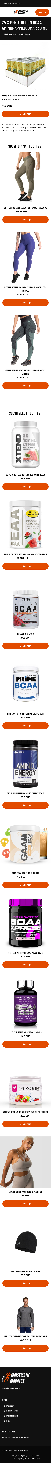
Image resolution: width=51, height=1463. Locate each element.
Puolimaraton (12, 1410)
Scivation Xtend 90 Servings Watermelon (25, 474)
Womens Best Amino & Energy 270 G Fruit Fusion (25, 1111)
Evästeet (35, 1455)
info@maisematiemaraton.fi (12, 4)
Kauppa (42, 12)
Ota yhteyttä (24, 1455)
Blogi (8, 1421)
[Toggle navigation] (5, 12)
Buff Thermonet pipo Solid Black (25, 1271)
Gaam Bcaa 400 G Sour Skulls (25, 872)
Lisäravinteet (10, 34)
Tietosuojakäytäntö (20, 1458)
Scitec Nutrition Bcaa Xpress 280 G (25, 952)
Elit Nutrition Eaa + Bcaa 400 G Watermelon (25, 554)
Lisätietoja (25, 114)
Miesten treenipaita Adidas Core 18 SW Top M (25, 1336)
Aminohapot (25, 34)
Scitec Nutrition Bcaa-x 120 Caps (25, 1032)
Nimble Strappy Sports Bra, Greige (25, 1191)
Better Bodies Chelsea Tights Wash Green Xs (25, 207)
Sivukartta (35, 1458)
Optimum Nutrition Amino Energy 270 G (25, 793)
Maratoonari (12, 1415)
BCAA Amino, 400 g (25, 633)
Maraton (10, 1406)
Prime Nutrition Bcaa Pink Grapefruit (25, 713)
